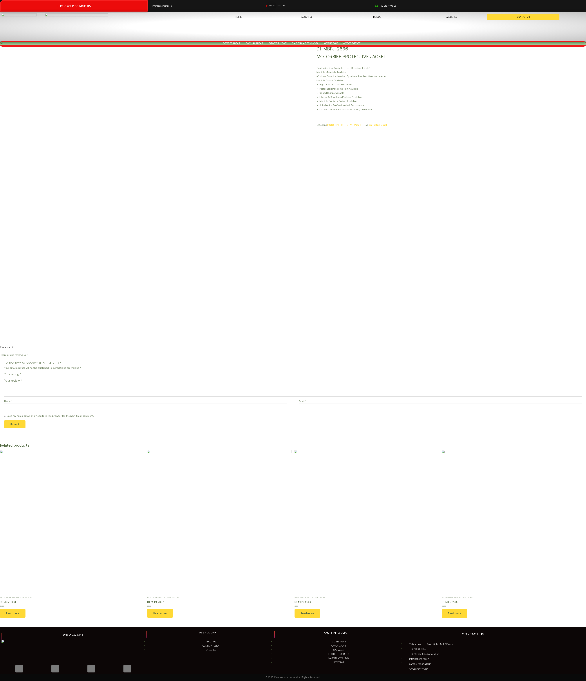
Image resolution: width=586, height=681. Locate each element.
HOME (238, 16)
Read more (12, 613)
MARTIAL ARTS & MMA (305, 43)
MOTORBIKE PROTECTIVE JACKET (344, 125)
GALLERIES (451, 16)
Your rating (12, 374)
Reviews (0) (7, 347)
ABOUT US (307, 16)
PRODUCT (377, 16)
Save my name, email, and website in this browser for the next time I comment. (50, 415)
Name (8, 401)
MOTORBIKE (331, 43)
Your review (13, 381)
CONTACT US (523, 17)
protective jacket (378, 125)
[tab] (7, 347)
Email (302, 401)
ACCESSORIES (351, 43)
